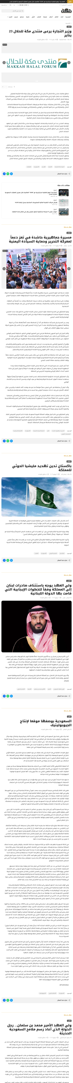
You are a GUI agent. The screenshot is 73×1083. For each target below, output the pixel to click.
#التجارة (50, 166)
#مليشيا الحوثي (53, 553)
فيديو (16, 17)
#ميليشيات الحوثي (66, 434)
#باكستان (62, 553)
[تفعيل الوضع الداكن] (14, 5)
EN (10, 5)
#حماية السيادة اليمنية (38, 430)
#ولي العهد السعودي (59, 689)
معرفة (45, 17)
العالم (56, 17)
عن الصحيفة (4, 5)
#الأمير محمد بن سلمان (39, 689)
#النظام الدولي (52, 993)
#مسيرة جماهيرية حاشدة (58, 430)
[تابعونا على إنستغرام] (24, 5)
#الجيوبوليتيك (42, 993)
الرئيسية (68, 17)
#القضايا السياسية (17, 430)
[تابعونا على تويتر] (28, 5)
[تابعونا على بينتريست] (20, 5)
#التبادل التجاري (21, 689)
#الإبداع (43, 166)
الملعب (39, 17)
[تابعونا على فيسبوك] (26, 5)
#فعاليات (29, 166)
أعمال (51, 17)
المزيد (10, 17)
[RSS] (18, 5)
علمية (27, 17)
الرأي (33, 17)
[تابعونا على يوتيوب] (22, 5)
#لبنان (49, 689)
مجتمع (22, 17)
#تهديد (36, 553)
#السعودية (36, 166)
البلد (62, 17)
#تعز (48, 430)
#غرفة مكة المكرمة (59, 166)
